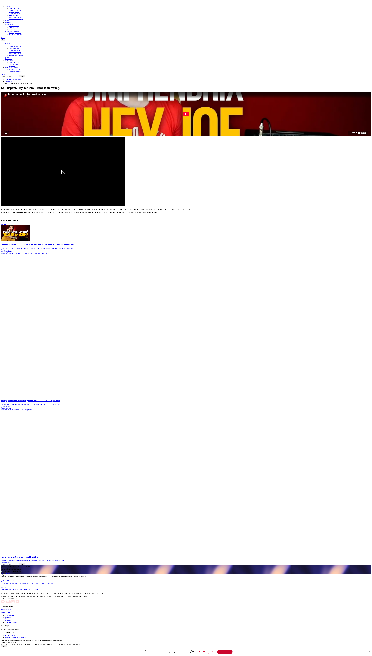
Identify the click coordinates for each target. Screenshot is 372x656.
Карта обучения (14, 12)
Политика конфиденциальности (15, 637)
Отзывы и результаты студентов (15, 619)
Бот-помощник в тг (15, 15)
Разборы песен (9, 81)
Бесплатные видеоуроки (13, 79)
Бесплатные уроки (11, 622)
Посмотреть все (14, 8)
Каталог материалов (15, 10)
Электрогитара (13, 27)
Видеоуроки (9, 24)
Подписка (8, 20)
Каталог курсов (10, 615)
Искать (22, 76)
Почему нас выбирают (12, 31)
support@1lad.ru (6, 609)
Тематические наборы (16, 19)
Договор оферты (10, 635)
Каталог (7, 6)
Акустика (12, 29)
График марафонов (15, 17)
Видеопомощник (14, 13)
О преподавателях (15, 33)
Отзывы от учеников (15, 34)
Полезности (8, 22)
